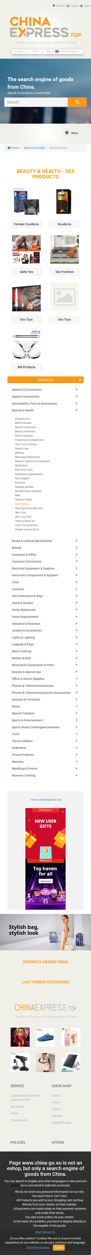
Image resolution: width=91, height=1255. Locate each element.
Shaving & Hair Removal (29, 508)
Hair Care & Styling (25, 444)
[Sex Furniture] (64, 249)
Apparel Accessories (25, 396)
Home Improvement (25, 616)
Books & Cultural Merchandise (32, 541)
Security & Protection (26, 699)
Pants (56, 1102)
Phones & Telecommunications (33, 685)
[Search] (77, 102)
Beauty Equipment (25, 427)
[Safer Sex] (26, 249)
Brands (16, 547)
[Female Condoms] (26, 201)
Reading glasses (24, 486)
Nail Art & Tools (24, 469)
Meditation (21, 465)
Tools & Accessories (26, 525)
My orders (17, 1106)
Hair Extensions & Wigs (27, 596)
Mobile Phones (61, 1122)
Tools (15, 734)
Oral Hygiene (22, 478)
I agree (59, 1247)
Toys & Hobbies (22, 741)
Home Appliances (24, 609)
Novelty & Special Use (26, 672)
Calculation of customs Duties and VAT (26, 1098)
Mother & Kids (21, 658)
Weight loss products (27, 529)
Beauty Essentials (25, 431)
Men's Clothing (21, 651)
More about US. (45, 1232)
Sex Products (22, 504)
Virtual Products (23, 754)
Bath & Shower (23, 423)
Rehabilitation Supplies (28, 491)
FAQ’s (14, 1113)
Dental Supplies (24, 435)
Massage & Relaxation (27, 457)
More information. (38, 1247)
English (19, 51)
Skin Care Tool (23, 516)
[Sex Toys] (26, 297)
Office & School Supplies (28, 678)
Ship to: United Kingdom (62, 51)
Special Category (23, 713)
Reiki (17, 495)
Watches (17, 761)
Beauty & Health (34, 147)
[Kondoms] (64, 201)
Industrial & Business (26, 623)
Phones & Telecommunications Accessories (41, 692)
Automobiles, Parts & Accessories (34, 403)
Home (15, 147)
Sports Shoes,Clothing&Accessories (36, 727)
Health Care (22, 448)
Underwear (19, 747)
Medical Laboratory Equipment (32, 461)
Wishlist (61, 5)
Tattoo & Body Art (25, 521)
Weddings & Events (24, 768)
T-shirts (56, 1095)
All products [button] (45, 379)
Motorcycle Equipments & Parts (33, 665)
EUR (35, 51)
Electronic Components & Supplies (35, 575)
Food (15, 582)
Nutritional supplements (29, 474)
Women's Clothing (24, 775)
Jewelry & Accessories (27, 630)
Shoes (16, 706)
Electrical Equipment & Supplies (33, 568)
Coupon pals (19, 1120)
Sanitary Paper (23, 499)
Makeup (19, 452)
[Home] (45, 27)
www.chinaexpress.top (46, 799)
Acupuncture (22, 418)
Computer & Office (24, 554)
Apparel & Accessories (27, 389)
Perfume (20, 482)
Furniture (18, 589)
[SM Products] (26, 344)
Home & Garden (22, 603)
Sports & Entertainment (27, 720)
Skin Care (20, 512)
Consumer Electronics (26, 561)
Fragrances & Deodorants (29, 439)
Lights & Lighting (23, 637)
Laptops (57, 1116)
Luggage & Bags (23, 644)
